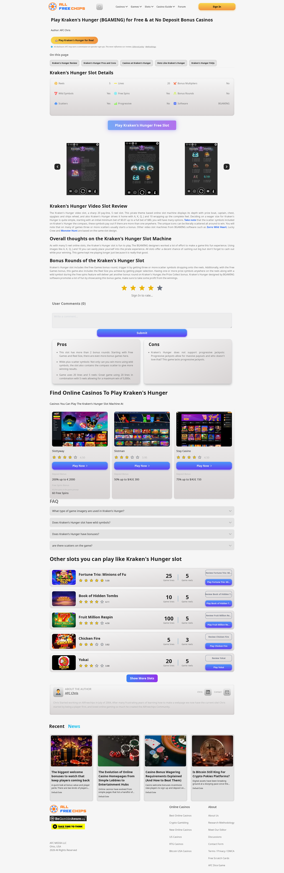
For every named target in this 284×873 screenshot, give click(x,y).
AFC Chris (65, 30)
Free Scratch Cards (218, 858)
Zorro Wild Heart (217, 227)
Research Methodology (221, 822)
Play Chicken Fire (218, 646)
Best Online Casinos (180, 815)
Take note (190, 220)
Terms (211, 851)
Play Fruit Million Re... (219, 624)
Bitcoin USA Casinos (180, 851)
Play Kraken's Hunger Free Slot (142, 125)
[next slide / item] (227, 167)
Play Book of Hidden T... (218, 603)
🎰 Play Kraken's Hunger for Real (74, 40)
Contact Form (216, 844)
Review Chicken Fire (218, 636)
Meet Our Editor (217, 829)
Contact (218, 691)
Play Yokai (218, 667)
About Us (213, 815)
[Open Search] (99, 6)
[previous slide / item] (57, 167)
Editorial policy (138, 46)
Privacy (221, 851)
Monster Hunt (69, 230)
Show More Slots (142, 678)
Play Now (79, 466)
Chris (199, 691)
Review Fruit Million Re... (218, 615)
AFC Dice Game (216, 865)
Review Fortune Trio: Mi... (219, 572)
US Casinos (175, 837)
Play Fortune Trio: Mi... (218, 582)
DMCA (230, 851)
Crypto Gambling (178, 822)
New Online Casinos (180, 829)
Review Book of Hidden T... (218, 594)
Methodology (150, 46)
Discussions (215, 837)
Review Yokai (218, 658)
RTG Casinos (176, 844)
